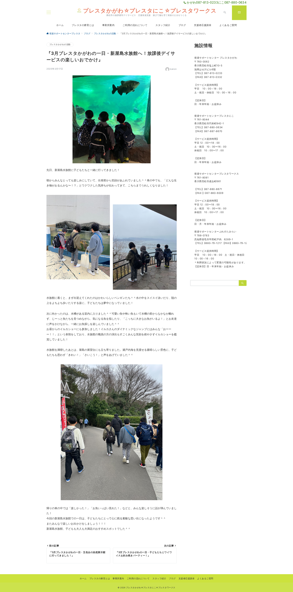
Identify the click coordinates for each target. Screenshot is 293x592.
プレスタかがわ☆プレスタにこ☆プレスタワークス (150, 10)
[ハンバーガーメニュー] (48, 12)
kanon (173, 69)
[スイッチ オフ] (225, 13)
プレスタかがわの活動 (60, 44)
